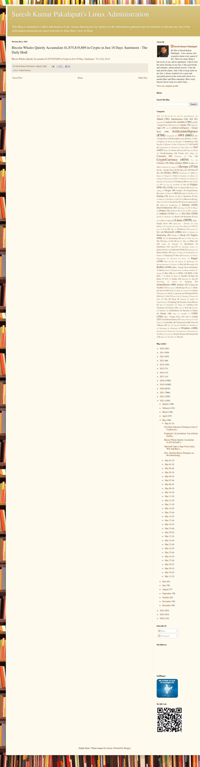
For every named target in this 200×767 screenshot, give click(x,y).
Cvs (192, 160)
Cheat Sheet (185, 147)
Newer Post (17, 77)
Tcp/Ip (192, 299)
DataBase (192, 163)
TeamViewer (161, 302)
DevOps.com (182, 170)
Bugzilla (159, 144)
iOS (188, 208)
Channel (174, 147)
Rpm (193, 276)
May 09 (168, 488)
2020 (162, 388)
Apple (193, 125)
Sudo (158, 299)
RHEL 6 (191, 273)
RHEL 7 (160, 276)
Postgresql (168, 255)
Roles (176, 276)
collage (191, 153)
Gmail (183, 187)
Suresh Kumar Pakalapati (185, 46)
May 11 (168, 496)
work (168, 334)
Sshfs (162, 296)
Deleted (165, 167)
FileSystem (179, 181)
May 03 (168, 464)
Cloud (196, 150)
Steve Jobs (176, 296)
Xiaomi (182, 334)
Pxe (173, 261)
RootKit (185, 276)
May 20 (168, 532)
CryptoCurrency (25, 70)
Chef (195, 147)
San (193, 279)
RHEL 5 (181, 273)
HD (179, 196)
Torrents (195, 308)
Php (181, 252)
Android (168, 122)
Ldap (169, 220)
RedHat (160, 267)
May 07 (168, 480)
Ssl (168, 296)
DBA (158, 167)
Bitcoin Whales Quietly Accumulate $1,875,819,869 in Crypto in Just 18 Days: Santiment (53, 58)
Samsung (185, 279)
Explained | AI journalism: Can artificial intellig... (181, 434)
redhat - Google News (180, 267)
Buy (175, 144)
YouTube (171, 337)
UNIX (195, 313)
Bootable (179, 141)
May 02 (168, 460)
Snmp (178, 290)
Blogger (127, 748)
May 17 (168, 520)
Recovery (190, 264)
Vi (194, 319)
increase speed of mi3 (189, 202)
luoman (109, 748)
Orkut (167, 250)
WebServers (194, 325)
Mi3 (158, 232)
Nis (172, 241)
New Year (191, 238)
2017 (158, 116)
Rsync (159, 279)
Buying (182, 144)
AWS (181, 135)
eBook (192, 176)
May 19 (168, 528)
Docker (167, 172)
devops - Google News (165, 170)
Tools (186, 307)
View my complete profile (167, 85)
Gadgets (194, 184)
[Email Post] (53, 66)
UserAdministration (169, 319)
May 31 (168, 576)
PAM (182, 249)
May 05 (168, 472)
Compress (178, 156)
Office (185, 241)
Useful (195, 316)
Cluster (181, 153)
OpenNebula (189, 244)
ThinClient (170, 305)
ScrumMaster (163, 284)
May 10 (168, 492)
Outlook (175, 249)
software (186, 290)
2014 (162, 364)
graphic (161, 193)
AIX (191, 119)
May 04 (168, 468)
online (164, 244)
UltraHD (184, 313)
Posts (162, 631)
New (183, 238)
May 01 (168, 423)
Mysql (182, 235)
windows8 (181, 331)
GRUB (176, 193)
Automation (170, 136)
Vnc (169, 325)
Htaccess (187, 199)
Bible (196, 138)
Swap (174, 299)
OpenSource (161, 247)
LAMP (161, 220)
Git (164, 187)
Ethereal (159, 181)
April (164, 415)
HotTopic (170, 199)
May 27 (168, 560)
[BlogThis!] (60, 66)
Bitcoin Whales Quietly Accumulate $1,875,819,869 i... (179, 441)
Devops (183, 166)
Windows (185, 328)
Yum (178, 337)
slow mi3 (162, 290)
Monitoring (161, 235)
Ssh (196, 293)
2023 (162, 400)
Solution (162, 293)
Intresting (181, 208)
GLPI (175, 187)
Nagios (194, 235)
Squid (190, 293)
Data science (175, 162)
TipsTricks (161, 307)
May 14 (168, 508)
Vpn (175, 325)
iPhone (195, 208)
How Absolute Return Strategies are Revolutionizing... (179, 454)
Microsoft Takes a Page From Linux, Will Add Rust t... (179, 447)
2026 (162, 618)
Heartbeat (187, 196)
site (189, 288)
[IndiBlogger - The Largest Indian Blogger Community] (167, 696)
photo (174, 252)
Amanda (159, 122)
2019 (162, 384)
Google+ (179, 190)
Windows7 (171, 331)
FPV (161, 185)
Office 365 (194, 241)
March (165, 412)
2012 (162, 356)
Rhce (167, 273)
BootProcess (189, 141)
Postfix (159, 255)
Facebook (168, 181)
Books (170, 141)
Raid (181, 264)
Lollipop (185, 226)
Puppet (194, 258)
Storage (185, 296)
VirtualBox (169, 322)
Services (170, 288)
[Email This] (58, 66)
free (168, 185)
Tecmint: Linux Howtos (189, 302)
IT (184, 211)
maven (192, 229)
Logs (177, 226)
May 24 (168, 548)
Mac (172, 229)
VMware (160, 325)
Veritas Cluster (185, 319)
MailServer (181, 229)
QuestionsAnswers (163, 264)
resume (159, 273)
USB (186, 317)
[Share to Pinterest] (69, 66)
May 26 (168, 556)
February (166, 408)
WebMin (183, 325)
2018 (162, 380)
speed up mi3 (180, 293)
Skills (195, 287)
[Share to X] (63, 66)
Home (80, 77)
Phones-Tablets (162, 252)
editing (159, 178)
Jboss (196, 211)
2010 (162, 348)
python (180, 261)
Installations (173, 205)
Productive (186, 255)
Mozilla (174, 235)
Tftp (161, 305)
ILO (165, 202)
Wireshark (191, 331)
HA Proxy (191, 193)
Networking (173, 238)
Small (171, 290)
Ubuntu (163, 313)
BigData (162, 141)
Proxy (184, 258)
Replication (165, 270)
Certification (164, 147)
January (165, 403)
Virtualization (181, 322)
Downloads (183, 173)
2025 (162, 614)
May (164, 420)
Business (168, 144)
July (164, 585)
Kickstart (187, 216)
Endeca (192, 178)
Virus (193, 322)
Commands (161, 156)
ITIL (189, 211)
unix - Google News (172, 316)
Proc (177, 255)
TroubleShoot (174, 310)
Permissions (191, 250)
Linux (178, 220)
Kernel (177, 216)
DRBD (192, 173)
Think (180, 305)
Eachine (184, 176)
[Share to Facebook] (66, 66)
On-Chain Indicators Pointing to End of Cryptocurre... (180, 428)
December (166, 605)
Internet (186, 204)
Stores (193, 296)
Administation (177, 119)
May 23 (168, 544)
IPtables (162, 210)
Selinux (192, 284)
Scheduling (160, 282)
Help (196, 196)
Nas (164, 238)
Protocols (174, 258)
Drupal (167, 176)
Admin (160, 118)
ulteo (174, 313)
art (167, 128)
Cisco (182, 150)
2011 (162, 352)
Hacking (160, 196)
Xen (175, 334)
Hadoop (171, 196)
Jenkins (163, 213)
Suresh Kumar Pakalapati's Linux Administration (80, 13)
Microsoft (169, 231)
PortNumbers (190, 252)
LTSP (193, 226)
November (167, 601)
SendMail (160, 287)
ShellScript (180, 287)
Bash (189, 138)
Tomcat (171, 307)
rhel (174, 273)
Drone (159, 176)
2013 (162, 360)
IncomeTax (174, 202)
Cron (190, 156)
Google (168, 190)
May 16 (168, 516)
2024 (162, 610)
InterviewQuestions (165, 207)
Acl (178, 116)
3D (166, 116)
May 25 (168, 552)
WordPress (160, 334)
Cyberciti (160, 163)
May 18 (168, 524)
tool (179, 308)
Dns (158, 173)
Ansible (181, 122)
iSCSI (172, 211)
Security (180, 284)
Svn (166, 299)
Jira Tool (186, 213)
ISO (178, 211)
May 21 (168, 536)
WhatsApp (163, 328)
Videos (159, 322)
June (164, 581)
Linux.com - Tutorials (181, 223)
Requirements (177, 270)
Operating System (188, 247)
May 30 (168, 572)
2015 (162, 368)
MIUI (184, 232)
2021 (162, 392)
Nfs (158, 241)
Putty (166, 261)
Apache (183, 124)
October (166, 597)
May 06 (168, 476)
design (173, 167)
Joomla (159, 216)
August (165, 589)
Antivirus (174, 125)
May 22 (168, 540)
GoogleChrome (192, 190)
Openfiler (175, 244)
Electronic (167, 178)
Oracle (159, 249)
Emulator (184, 178)
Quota (174, 264)
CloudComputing (166, 153)
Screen (174, 282)
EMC (176, 178)
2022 (162, 396)
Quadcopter (191, 261)
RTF (166, 279)
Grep (169, 193)
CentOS (195, 144)
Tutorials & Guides (190, 310)
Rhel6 (168, 276)
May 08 (168, 484)
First (196, 181)
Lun (158, 229)
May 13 (168, 504)
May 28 (168, 564)
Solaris (195, 290)
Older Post (142, 77)
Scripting (188, 281)
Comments (165, 636)
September (167, 593)
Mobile (192, 232)
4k (172, 116)
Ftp (184, 184)
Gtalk (183, 193)
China (166, 150)
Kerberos (168, 216)
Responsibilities (190, 270)
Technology (172, 302)
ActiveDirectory (189, 116)
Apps (159, 127)
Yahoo (162, 337)
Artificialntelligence (185, 131)
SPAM (170, 293)
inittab (162, 205)
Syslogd (183, 299)
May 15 (168, 512)
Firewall (189, 181)
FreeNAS (176, 185)
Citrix (189, 150)
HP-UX (178, 199)
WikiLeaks (174, 328)
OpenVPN (174, 247)
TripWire (162, 310)
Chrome (174, 150)
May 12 (168, 500)
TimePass (190, 305)
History (161, 199)
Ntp (178, 241)
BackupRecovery (178, 138)
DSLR (175, 176)
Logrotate (169, 226)
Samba (174, 279)
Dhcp (193, 170)
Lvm (164, 229)
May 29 (168, 568)
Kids (196, 216)
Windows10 (161, 331)
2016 (162, 372)
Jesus (176, 214)
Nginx (165, 241)
